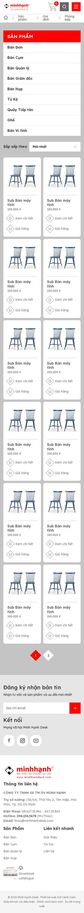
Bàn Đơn (15, 47)
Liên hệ (48, 851)
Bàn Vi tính (17, 131)
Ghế (11, 120)
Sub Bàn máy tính (19, 202)
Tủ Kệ (12, 99)
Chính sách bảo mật (50, 901)
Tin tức (48, 844)
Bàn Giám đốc (19, 78)
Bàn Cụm (15, 58)
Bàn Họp (15, 89)
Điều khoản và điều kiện (19, 901)
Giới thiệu (50, 837)
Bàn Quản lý (18, 68)
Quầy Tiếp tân (20, 110)
